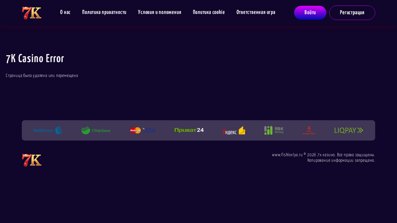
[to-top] (391, 206)
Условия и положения (159, 12)
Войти (310, 12)
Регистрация (352, 12)
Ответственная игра (256, 12)
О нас (65, 12)
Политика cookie (209, 12)
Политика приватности (104, 12)
